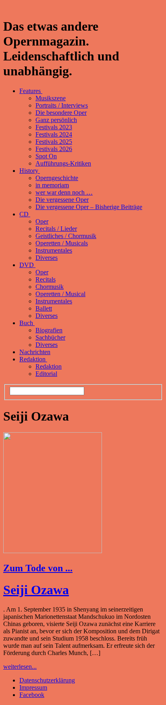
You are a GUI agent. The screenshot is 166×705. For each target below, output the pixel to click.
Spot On (46, 156)
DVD (27, 264)
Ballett (43, 308)
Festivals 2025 (53, 141)
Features (30, 90)
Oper (41, 221)
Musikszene (50, 98)
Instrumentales (53, 250)
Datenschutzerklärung (47, 680)
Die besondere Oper (61, 112)
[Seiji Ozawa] (52, 550)
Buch (27, 322)
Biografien (48, 330)
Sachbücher (50, 337)
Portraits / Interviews (61, 105)
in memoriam (52, 185)
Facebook (31, 694)
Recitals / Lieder (56, 228)
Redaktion (33, 359)
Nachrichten (34, 351)
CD (24, 214)
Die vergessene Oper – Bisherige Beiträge (88, 206)
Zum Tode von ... (38, 568)
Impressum (33, 687)
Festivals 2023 (53, 127)
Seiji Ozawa (36, 590)
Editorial (46, 373)
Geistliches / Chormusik (65, 235)
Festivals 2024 (53, 134)
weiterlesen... (20, 666)
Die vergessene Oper (62, 199)
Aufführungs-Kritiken (63, 163)
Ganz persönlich (56, 119)
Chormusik (49, 286)
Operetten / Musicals (61, 243)
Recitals (45, 279)
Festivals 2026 (53, 148)
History (29, 170)
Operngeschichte (56, 177)
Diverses (46, 257)
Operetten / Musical (60, 293)
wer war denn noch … (64, 192)
